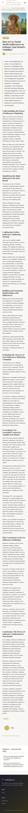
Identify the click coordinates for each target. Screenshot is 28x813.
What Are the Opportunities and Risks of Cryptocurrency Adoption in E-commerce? (14, 758)
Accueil (3, 8)
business (8, 8)
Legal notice (5, 800)
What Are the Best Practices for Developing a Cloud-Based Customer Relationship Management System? (14, 764)
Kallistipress (10, 780)
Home (3, 792)
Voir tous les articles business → (11, 735)
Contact (4, 803)
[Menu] (24, 2)
